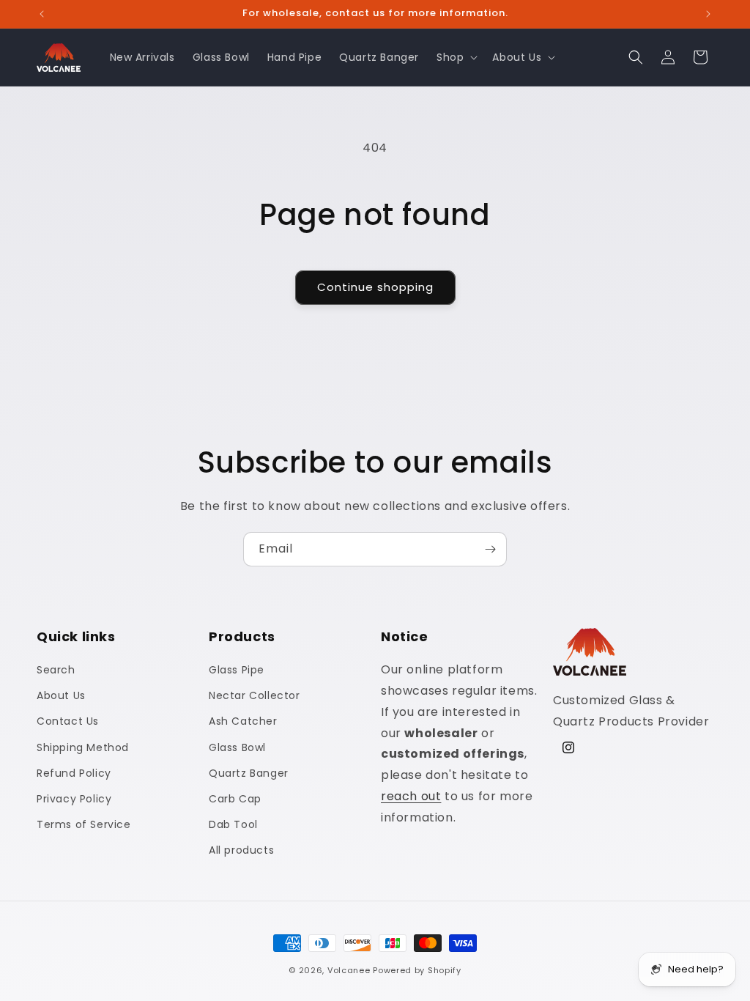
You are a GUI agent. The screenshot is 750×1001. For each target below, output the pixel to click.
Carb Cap (235, 798)
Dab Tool (233, 824)
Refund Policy (74, 773)
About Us (61, 695)
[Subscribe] (490, 549)
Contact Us (68, 721)
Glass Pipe (236, 669)
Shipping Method (83, 747)
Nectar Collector (254, 695)
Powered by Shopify (417, 970)
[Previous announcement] (42, 14)
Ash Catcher (243, 721)
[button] (455, 57)
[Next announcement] (708, 14)
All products (241, 850)
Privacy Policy (74, 798)
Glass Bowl (237, 747)
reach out (411, 796)
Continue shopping (375, 287)
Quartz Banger (249, 773)
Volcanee (349, 970)
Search (56, 669)
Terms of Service (84, 824)
